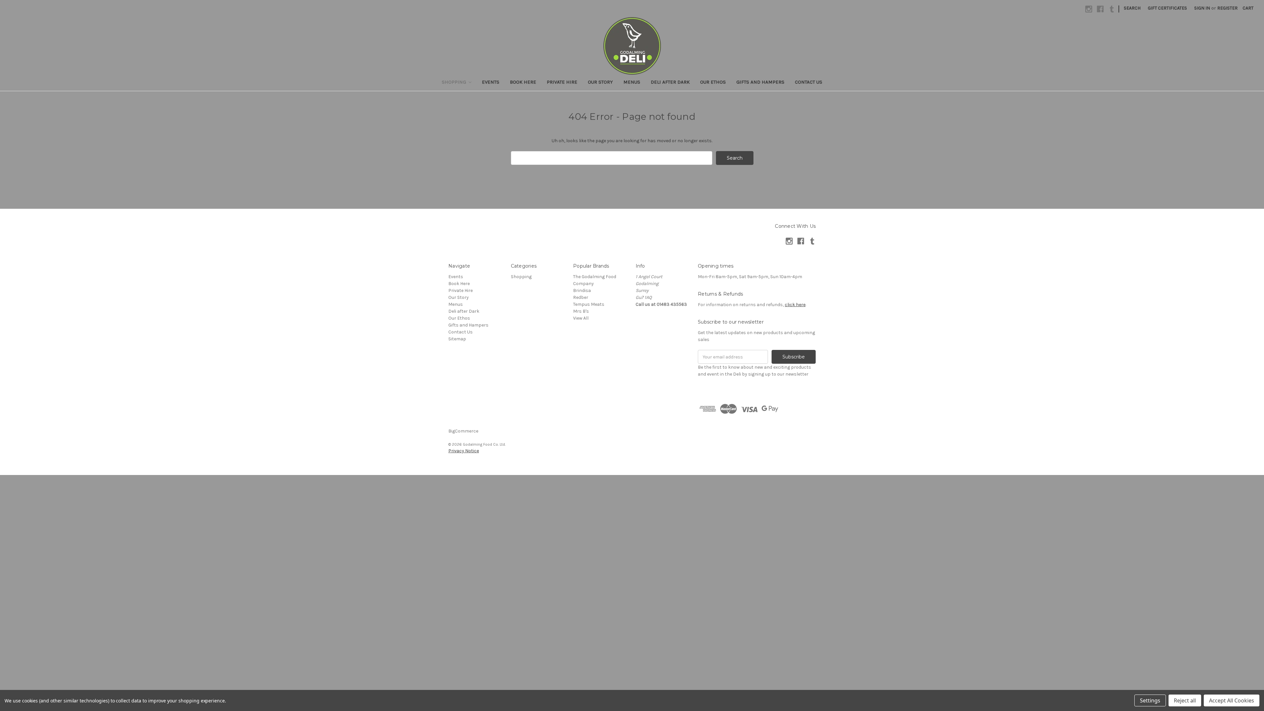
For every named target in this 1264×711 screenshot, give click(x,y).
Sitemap (457, 339)
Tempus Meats (588, 304)
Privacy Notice (463, 451)
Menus (631, 82)
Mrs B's (581, 311)
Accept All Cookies (1231, 700)
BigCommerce (463, 431)
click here (795, 304)
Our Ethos (713, 82)
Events (490, 82)
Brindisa (582, 290)
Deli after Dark (670, 82)
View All (581, 318)
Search (1132, 8)
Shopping (454, 82)
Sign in (1202, 8)
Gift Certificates (1167, 8)
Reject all (1185, 700)
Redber (580, 297)
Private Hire (562, 82)
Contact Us (808, 82)
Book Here (523, 82)
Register (1227, 8)
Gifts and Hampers (760, 82)
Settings (1150, 700)
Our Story (600, 82)
